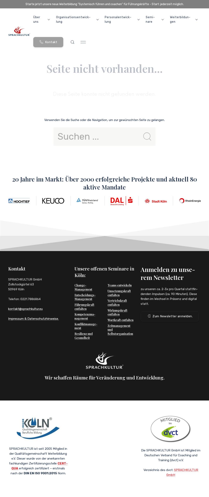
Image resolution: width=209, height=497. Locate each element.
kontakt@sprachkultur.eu (25, 309)
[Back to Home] (19, 30)
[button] (72, 42)
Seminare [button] (150, 20)
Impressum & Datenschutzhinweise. (33, 319)
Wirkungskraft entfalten (117, 312)
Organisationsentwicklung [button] (73, 20)
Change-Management (83, 287)
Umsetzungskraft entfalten (119, 293)
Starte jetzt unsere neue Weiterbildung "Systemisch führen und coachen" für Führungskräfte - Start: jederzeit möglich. (105, 4)
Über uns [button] (36, 20)
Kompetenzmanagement (84, 316)
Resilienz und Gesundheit (83, 336)
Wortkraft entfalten (120, 320)
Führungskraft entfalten (84, 307)
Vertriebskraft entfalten (117, 303)
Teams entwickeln (120, 285)
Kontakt (51, 42)
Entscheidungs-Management (85, 297)
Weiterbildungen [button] (180, 20)
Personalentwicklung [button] (118, 20)
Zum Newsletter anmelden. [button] (172, 316)
